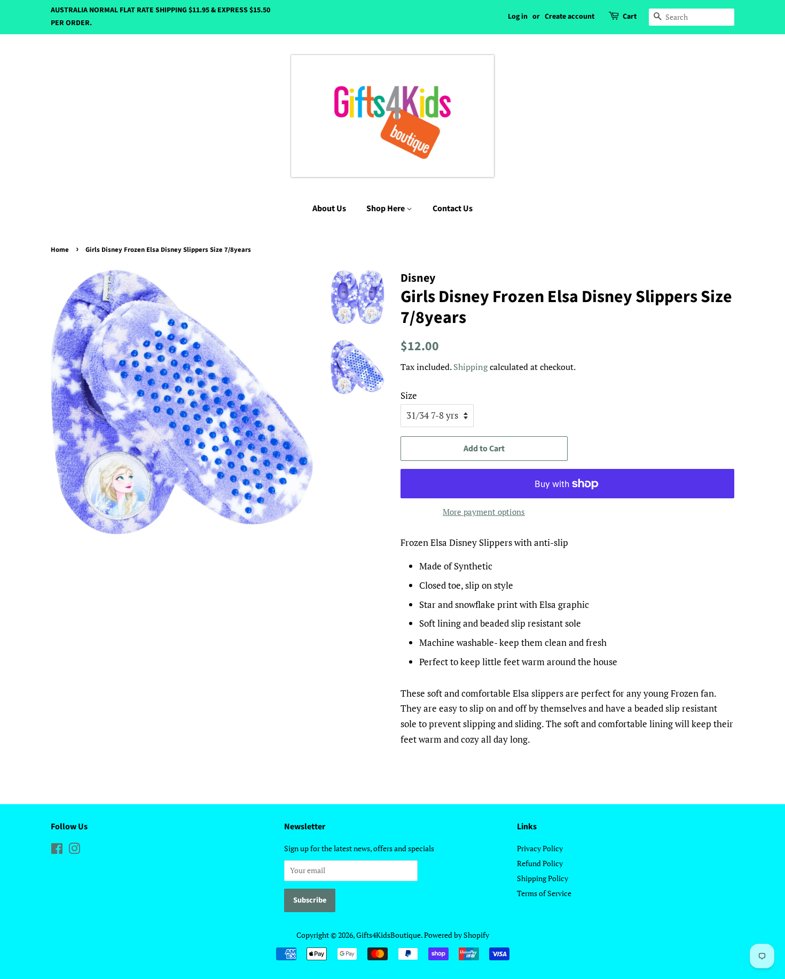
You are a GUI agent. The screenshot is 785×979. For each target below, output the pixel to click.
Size (409, 395)
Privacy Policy (540, 848)
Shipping (470, 367)
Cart (630, 16)
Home (60, 250)
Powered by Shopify (456, 935)
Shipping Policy (542, 878)
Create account (569, 16)
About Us (329, 208)
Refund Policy (540, 863)
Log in (518, 16)
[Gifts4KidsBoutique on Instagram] (74, 850)
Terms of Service (544, 893)
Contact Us (453, 208)
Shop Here (386, 208)
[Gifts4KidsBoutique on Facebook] (57, 850)
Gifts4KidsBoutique (388, 935)
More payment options (484, 511)
